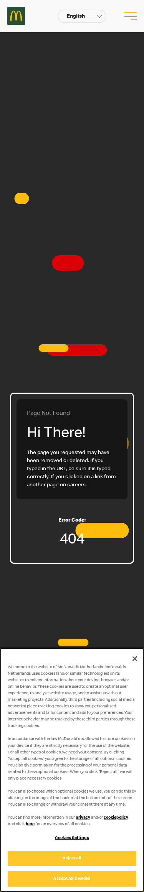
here (30, 824)
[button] (82, 16)
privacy (83, 818)
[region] (72, 770)
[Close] (134, 658)
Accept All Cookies (71, 879)
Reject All (72, 858)
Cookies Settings (72, 838)
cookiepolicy (116, 818)
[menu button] (129, 16)
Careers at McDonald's (16, 16)
